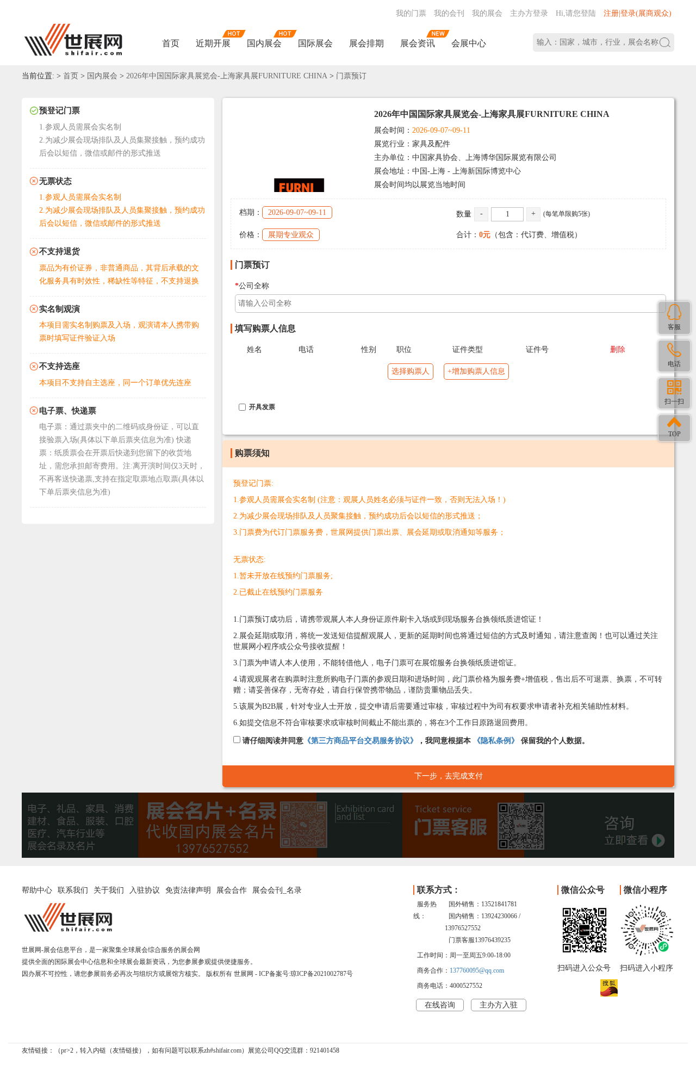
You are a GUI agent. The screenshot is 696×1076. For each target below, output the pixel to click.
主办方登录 (529, 13)
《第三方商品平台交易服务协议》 (360, 741)
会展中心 (468, 43)
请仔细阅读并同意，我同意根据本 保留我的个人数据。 (414, 741)
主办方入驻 (499, 1005)
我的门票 (411, 13)
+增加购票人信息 (476, 371)
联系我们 (73, 890)
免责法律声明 (188, 890)
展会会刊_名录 (277, 890)
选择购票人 (410, 371)
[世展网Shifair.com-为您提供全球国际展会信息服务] (73, 40)
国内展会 (264, 43)
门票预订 (351, 76)
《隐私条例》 (496, 741)
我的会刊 (449, 13)
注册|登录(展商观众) (638, 13)
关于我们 (109, 890)
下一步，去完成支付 (448, 776)
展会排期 (366, 43)
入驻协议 (144, 890)
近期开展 (213, 43)
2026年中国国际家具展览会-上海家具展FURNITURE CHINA (226, 76)
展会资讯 (417, 43)
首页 (170, 43)
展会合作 (231, 890)
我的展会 (487, 13)
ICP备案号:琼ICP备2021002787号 (306, 974)
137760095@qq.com (477, 970)
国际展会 (315, 43)
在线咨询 (440, 1005)
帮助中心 (37, 890)
